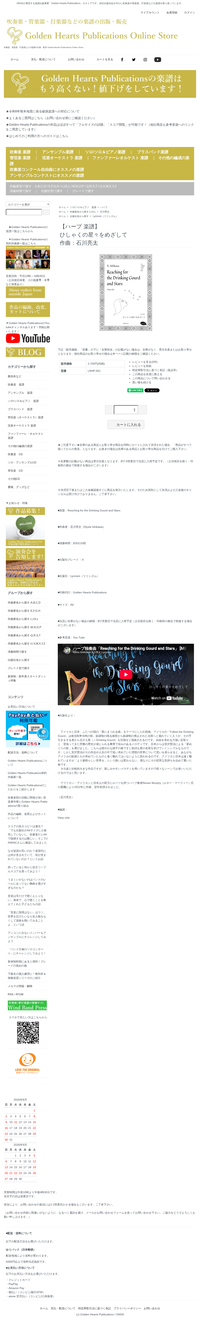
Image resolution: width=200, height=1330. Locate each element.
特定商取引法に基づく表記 (94, 1308)
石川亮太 (104, 211)
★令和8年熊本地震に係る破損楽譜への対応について (42, 111)
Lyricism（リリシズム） (105, 216)
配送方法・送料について (23, 752)
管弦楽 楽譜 (20, 158)
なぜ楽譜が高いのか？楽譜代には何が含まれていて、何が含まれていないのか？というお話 (27, 855)
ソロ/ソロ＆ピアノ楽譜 (105, 152)
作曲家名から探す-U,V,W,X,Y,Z (26, 643)
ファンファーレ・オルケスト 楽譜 (27, 435)
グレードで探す (83, 191)
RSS (10, 994)
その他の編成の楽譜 (20, 446)
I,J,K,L (66, 186)
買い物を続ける (141, 382)
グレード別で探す (19, 668)
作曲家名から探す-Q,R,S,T (24, 635)
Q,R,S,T (91, 186)
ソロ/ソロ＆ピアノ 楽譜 (83, 207)
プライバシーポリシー (127, 1308)
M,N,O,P (78, 186)
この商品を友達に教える (147, 374)
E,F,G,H (53, 186)
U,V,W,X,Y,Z (108, 186)
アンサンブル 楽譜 (20, 392)
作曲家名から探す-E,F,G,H (24, 610)
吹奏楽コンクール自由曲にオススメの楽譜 (47, 169)
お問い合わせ (76, 59)
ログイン (189, 12)
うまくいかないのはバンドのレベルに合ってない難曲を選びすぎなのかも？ (27, 883)
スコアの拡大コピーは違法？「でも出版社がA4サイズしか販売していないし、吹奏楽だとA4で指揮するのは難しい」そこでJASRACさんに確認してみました (27, 834)
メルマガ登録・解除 (20, 986)
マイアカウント (150, 12)
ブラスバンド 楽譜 (20, 409)
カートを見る (105, 59)
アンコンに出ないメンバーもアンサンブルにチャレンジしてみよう (27, 937)
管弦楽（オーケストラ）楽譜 (25, 417)
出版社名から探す (79, 216)
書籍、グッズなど (19, 487)
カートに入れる (128, 424)
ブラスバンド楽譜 (152, 152)
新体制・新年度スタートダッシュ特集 (27, 678)
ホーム (15, 59)
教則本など (14, 376)
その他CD (14, 478)
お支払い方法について (21, 706)
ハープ (103, 207)
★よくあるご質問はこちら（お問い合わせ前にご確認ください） (51, 118)
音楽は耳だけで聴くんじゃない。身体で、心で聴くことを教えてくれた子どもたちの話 (27, 900)
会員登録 (171, 12)
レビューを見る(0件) (145, 361)
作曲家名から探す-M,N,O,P (24, 627)
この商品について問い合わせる (151, 378)
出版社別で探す (52, 191)
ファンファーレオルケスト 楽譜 (120, 158)
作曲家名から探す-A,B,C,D (24, 602)
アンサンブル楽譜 (57, 152)
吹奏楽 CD (15, 454)
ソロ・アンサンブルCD (22, 462)
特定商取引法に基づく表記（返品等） (155, 370)
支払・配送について (43, 59)
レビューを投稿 (141, 366)
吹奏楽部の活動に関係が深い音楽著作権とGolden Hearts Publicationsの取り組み (28, 801)
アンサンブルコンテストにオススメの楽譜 (47, 175)
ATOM (19, 994)
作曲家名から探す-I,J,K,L (83, 211)
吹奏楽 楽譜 (16, 384)
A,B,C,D (40, 186)
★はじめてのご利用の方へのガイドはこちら (37, 136)
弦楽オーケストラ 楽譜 (62, 158)
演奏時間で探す (21, 191)
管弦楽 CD (15, 470)
